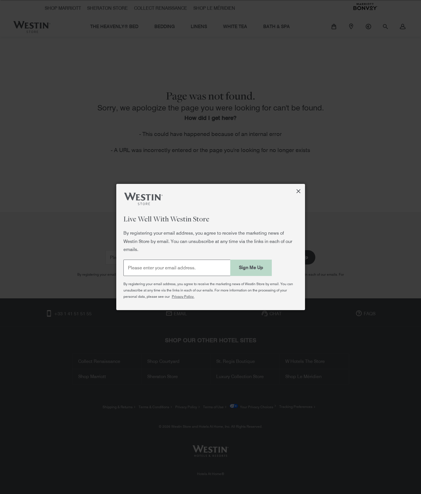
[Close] (298, 190)
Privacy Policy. (183, 296)
